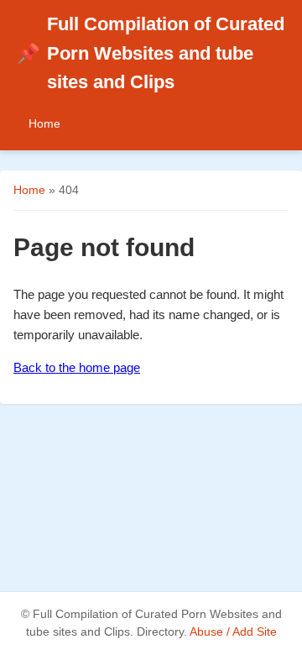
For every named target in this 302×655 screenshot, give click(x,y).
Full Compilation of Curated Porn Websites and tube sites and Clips (150, 52)
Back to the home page (76, 367)
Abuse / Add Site (233, 632)
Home (44, 123)
